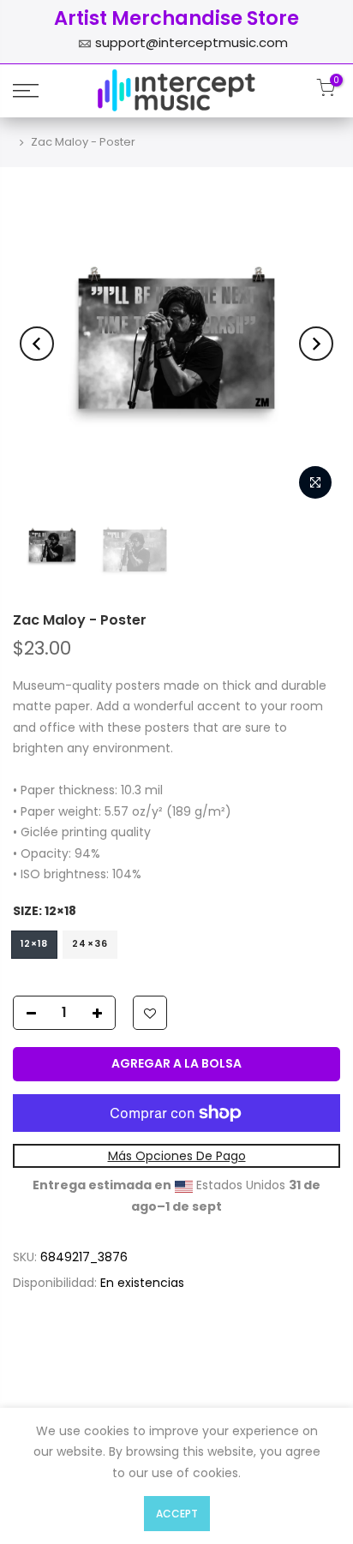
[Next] (316, 343)
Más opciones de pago (177, 1155)
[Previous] (37, 343)
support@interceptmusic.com (191, 42)
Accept (177, 1513)
